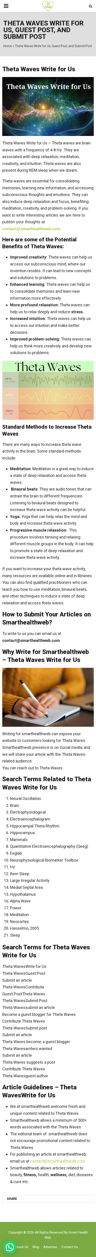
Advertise (50, 1247)
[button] (10, 1247)
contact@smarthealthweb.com (57, 1161)
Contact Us (69, 1247)
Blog (36, 1247)
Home (7, 46)
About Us (21, 1247)
